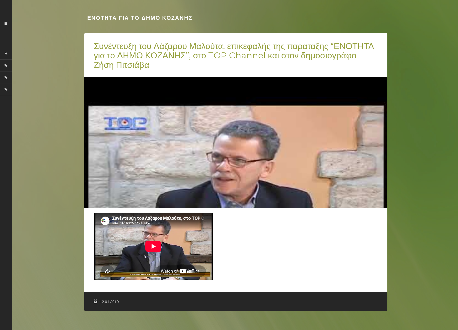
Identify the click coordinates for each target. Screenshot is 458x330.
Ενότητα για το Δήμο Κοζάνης (139, 17)
